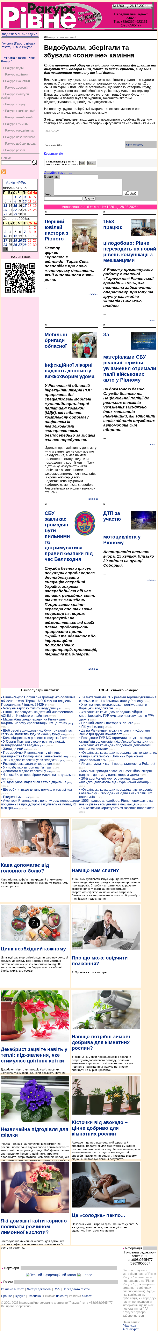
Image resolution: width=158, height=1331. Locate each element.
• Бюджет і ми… (13, 797)
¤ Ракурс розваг (14, 150)
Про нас (6, 1296)
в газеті (87, 1296)
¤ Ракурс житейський (18, 117)
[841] (49, 764)
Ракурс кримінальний (61, 37)
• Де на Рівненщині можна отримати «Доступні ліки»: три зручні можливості (115, 732)
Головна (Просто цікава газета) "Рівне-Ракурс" (18, 45)
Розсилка (34, 1296)
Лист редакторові (39, 1289)
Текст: (48, 194)
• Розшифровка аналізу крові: (23, 763)
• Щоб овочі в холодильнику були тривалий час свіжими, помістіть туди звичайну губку (37, 732)
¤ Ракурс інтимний (15, 124)
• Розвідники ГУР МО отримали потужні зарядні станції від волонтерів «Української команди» (115, 739)
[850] (49, 768)
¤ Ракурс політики (15, 74)
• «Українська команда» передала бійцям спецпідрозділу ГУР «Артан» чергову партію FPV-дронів (117, 715)
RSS (57, 1289)
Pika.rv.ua (129, 1325)
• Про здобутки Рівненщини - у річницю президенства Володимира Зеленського (31, 754)
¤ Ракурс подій (13, 68)
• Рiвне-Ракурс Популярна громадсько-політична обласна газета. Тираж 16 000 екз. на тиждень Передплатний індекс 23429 (38, 700)
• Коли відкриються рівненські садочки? (31, 738)
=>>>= (93, 294)
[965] (45, 716)
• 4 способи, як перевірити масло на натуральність (39, 774)
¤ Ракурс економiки (16, 81)
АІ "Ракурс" (130, 1329)
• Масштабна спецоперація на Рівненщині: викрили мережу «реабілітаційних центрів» (34, 721)
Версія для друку (134, 144)
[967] (49, 771)
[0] (46, 705)
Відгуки (20, 1296)
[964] (59, 709)
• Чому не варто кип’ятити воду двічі (28, 708)
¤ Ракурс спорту (14, 104)
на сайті (61, 1296)
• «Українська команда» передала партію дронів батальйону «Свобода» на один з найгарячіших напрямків (116, 793)
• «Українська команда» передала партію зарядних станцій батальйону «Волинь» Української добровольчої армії (118, 756)
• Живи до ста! (12, 749)
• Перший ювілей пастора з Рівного (106, 723)
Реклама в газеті (12, 1289)
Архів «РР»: (16, 183)
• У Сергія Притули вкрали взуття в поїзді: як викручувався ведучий (33, 743)
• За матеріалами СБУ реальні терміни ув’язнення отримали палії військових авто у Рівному (117, 699)
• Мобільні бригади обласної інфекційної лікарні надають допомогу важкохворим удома (115, 772)
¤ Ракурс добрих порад (19, 143)
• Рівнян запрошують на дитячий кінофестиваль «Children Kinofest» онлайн (37, 713)
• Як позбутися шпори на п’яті (23, 767)
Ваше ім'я (51, 176)
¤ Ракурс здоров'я (15, 87)
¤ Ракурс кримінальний (19, 110)
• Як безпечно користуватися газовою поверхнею (116, 808)
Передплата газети (76, 1289)
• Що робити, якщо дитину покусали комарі (33, 789)
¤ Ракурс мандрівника (18, 130)
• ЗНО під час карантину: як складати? (30, 760)
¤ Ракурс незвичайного (19, 137)
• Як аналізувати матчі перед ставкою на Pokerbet (117, 763)
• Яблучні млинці (92, 726)
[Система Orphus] (70, 165)
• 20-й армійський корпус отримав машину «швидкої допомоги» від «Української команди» (115, 780)
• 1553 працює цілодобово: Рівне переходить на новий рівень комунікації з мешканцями (116, 802)
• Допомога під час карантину (23, 771)
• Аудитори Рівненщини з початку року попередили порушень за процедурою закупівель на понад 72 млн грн (40, 804)
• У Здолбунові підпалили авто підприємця (33, 782)
